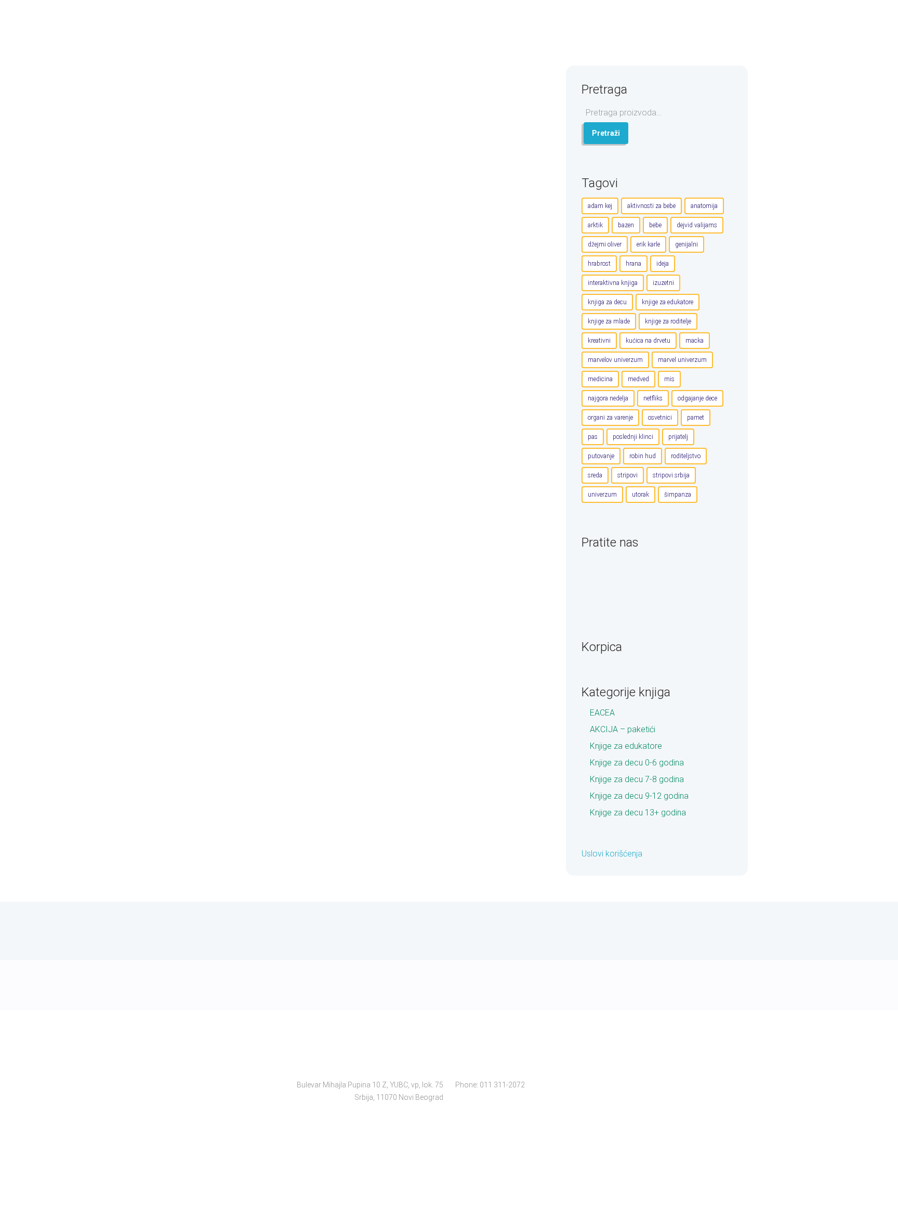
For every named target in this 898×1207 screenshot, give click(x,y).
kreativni (599, 340)
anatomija (704, 206)
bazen (626, 225)
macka (694, 340)
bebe (655, 225)
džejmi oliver (605, 244)
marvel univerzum (682, 360)
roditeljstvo (686, 456)
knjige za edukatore (667, 302)
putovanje (601, 456)
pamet (695, 417)
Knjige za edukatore (626, 746)
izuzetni (663, 283)
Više (512, 169)
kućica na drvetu (648, 340)
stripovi (627, 475)
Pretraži (606, 133)
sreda (595, 475)
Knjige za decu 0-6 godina (637, 763)
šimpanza (677, 494)
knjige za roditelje (668, 321)
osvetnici (660, 417)
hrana (633, 263)
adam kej (600, 206)
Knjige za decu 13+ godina (638, 812)
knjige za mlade (609, 321)
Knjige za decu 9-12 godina (639, 796)
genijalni (686, 244)
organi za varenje (610, 417)
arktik (595, 225)
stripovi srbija (671, 475)
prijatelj (678, 436)
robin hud (642, 456)
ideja (662, 263)
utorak (640, 494)
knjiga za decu (607, 302)
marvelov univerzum (615, 360)
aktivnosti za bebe (651, 206)
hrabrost (599, 263)
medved (638, 379)
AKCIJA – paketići (622, 729)
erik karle (648, 244)
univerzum (602, 494)
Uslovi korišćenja (612, 854)
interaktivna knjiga (613, 283)
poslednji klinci (633, 436)
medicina (600, 379)
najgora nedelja (608, 398)
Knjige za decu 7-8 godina (637, 779)
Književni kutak (337, 122)
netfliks (653, 398)
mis (669, 379)
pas (593, 436)
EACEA (602, 713)
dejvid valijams (697, 225)
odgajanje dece (697, 398)
